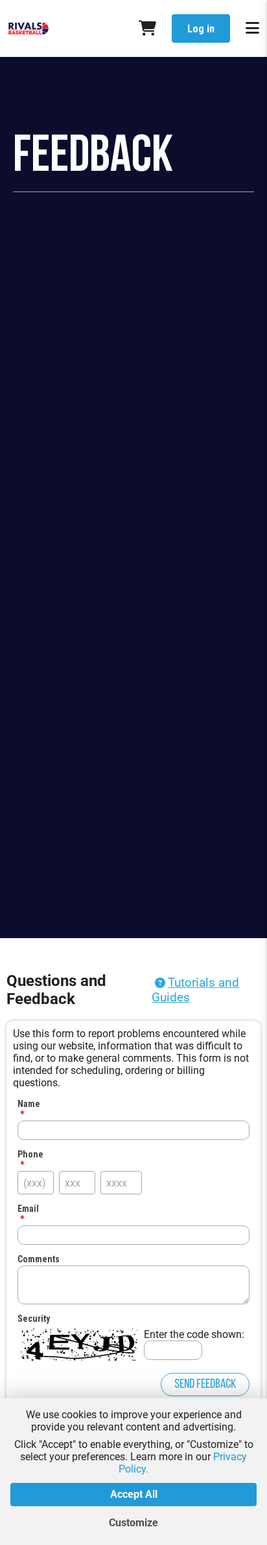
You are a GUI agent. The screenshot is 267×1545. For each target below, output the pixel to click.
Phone (30, 1154)
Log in (201, 29)
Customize (133, 1523)
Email (28, 1208)
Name (28, 1104)
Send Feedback (205, 1384)
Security (33, 1318)
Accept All (133, 1494)
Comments (38, 1259)
